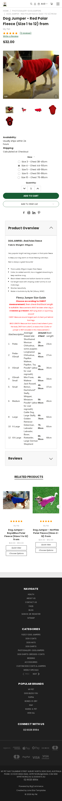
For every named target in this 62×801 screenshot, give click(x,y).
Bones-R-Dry (31, 701)
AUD (43, 3)
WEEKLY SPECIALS (31, 670)
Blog (31, 610)
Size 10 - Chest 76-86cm (34, 177)
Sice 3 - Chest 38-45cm (34, 161)
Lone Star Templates (36, 790)
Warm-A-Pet (31, 709)
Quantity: (31, 182)
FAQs (31, 606)
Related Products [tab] (28, 477)
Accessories (31, 662)
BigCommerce (36, 786)
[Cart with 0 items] (51, 4)
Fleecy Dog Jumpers (31, 634)
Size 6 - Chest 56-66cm (34, 173)
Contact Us (31, 602)
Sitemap (31, 618)
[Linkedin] (33, 212)
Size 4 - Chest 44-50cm (34, 165)
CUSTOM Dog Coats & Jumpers (31, 666)
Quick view (16, 548)
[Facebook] (23, 212)
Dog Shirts (31, 646)
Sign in (25, 614)
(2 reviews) (25, 33)
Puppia (31, 697)
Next (59, 507)
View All (31, 713)
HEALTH (31, 594)
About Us (31, 598)
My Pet (31, 689)
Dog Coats (31, 638)
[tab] (31, 228)
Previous (3, 507)
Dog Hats (31, 642)
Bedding (31, 658)
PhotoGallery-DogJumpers (31, 650)
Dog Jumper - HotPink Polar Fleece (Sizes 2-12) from (46, 533)
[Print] (28, 212)
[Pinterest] (38, 212)
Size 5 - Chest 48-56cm (34, 169)
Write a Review (10, 36)
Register (36, 614)
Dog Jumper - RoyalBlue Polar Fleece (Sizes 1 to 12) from (16, 534)
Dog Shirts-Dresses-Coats (31, 654)
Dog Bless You (31, 693)
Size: (31, 157)
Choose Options (16, 553)
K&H (31, 705)
